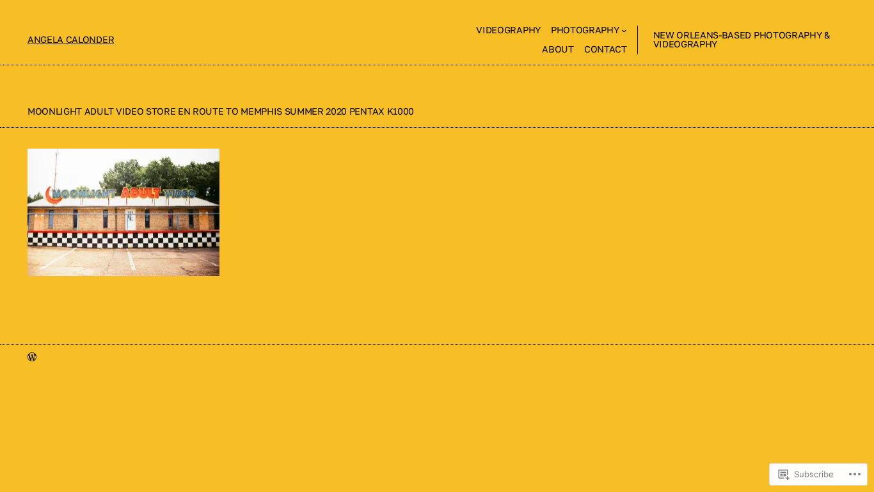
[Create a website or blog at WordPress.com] (32, 357)
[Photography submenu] (624, 30)
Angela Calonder (71, 39)
